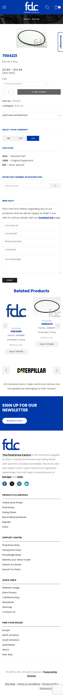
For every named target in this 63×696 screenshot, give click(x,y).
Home (27, 19)
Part (4, 78)
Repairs (6, 522)
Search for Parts (11, 569)
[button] (5, 326)
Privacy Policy (50, 684)
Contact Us (45, 217)
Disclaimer (8, 602)
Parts (5, 526)
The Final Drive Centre (16, 455)
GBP (8, 138)
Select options (16, 351)
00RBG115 (47, 324)
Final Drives (8, 507)
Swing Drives (9, 512)
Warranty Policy (49, 688)
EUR (20, 138)
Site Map (10, 684)
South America (10, 639)
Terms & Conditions (28, 684)
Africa (5, 649)
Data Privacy (9, 592)
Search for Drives (11, 564)
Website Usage (11, 587)
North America (10, 635)
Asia (20, 477)
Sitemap (7, 607)
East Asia (7, 654)
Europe (6, 477)
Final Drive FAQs (11, 545)
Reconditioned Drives (14, 517)
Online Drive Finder (12, 502)
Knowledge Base (11, 554)
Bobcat (35, 19)
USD (33, 138)
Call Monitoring (10, 597)
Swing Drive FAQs (11, 550)
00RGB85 (16, 331)
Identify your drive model (16, 559)
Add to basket (40, 92)
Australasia (8, 644)
